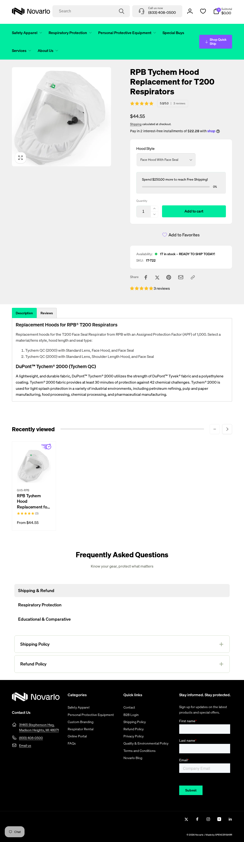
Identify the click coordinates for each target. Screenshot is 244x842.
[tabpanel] (122, 359)
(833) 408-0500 (31, 737)
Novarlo (199, 834)
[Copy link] (192, 277)
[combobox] (91, 11)
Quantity (141, 200)
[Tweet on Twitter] (157, 277)
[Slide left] (215, 429)
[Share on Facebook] (145, 277)
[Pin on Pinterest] (168, 277)
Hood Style (145, 148)
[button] (26, 33)
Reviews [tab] (47, 313)
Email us (25, 745)
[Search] (121, 11)
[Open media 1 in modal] (61, 116)
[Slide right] (227, 429)
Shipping (136, 124)
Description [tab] (24, 313)
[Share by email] (181, 277)
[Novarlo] (36, 699)
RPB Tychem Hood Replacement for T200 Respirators (34, 501)
